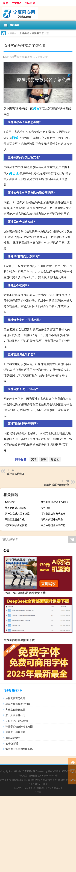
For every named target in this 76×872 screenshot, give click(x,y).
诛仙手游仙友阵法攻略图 (19, 726)
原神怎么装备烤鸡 (15, 732)
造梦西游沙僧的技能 (16, 525)
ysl (12, 57)
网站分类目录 (54, 771)
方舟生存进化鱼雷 (15, 709)
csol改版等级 (12, 737)
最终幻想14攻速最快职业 (54, 502)
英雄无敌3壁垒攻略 (15, 507)
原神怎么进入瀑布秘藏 (17, 513)
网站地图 (23, 775)
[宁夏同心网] (38, 13)
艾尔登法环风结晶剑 (16, 720)
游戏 (15, 137)
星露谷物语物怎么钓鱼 (17, 704)
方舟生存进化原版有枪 (53, 525)
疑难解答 (33, 775)
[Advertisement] (38, 834)
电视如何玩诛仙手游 (52, 519)
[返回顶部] (72, 780)
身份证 (14, 173)
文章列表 (17, 3)
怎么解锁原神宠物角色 (56, 484)
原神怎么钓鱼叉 (15, 473)
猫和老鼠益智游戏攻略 (53, 513)
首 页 (5, 3)
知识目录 (30, 3)
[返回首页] (72, 762)
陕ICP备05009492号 (47, 775)
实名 (36, 108)
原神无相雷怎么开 (15, 698)
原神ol (13, 33)
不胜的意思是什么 (15, 519)
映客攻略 (46, 507)
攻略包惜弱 (11, 743)
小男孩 (38, 791)
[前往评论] (72, 771)
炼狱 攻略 (10, 502)
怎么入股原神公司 (15, 715)
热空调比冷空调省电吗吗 (19, 749)
